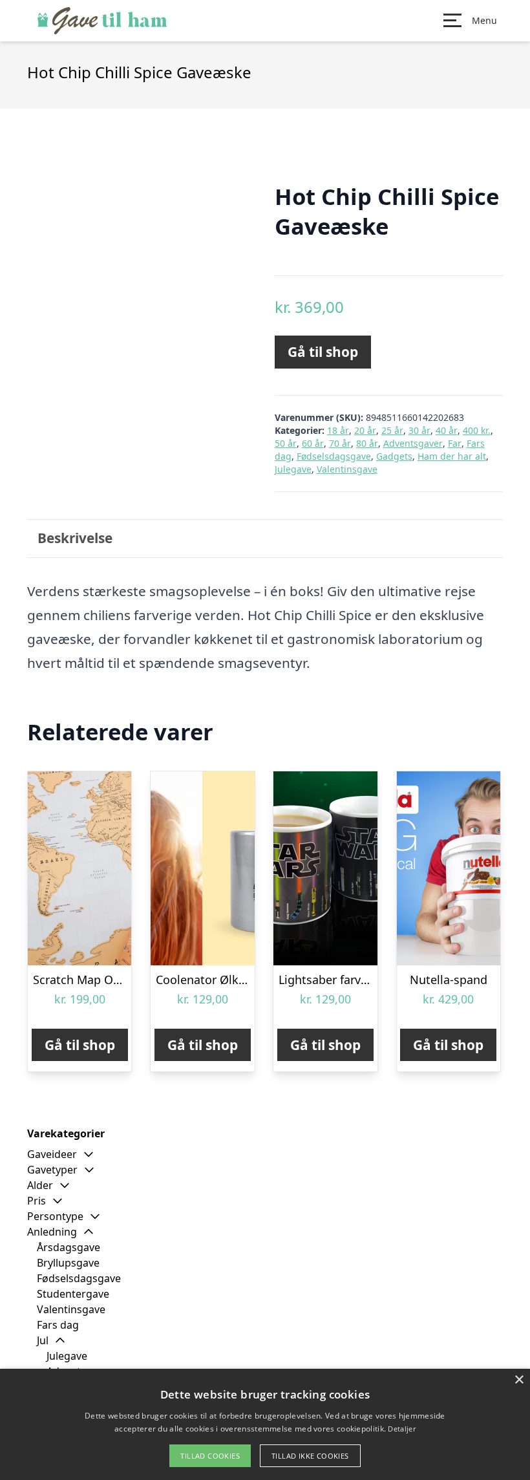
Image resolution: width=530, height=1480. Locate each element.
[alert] (265, 1424)
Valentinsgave (347, 469)
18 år (338, 430)
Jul (42, 1340)
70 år (340, 443)
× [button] (519, 1380)
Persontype (55, 1216)
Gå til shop (323, 352)
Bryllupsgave (68, 1263)
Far (454, 443)
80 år (367, 443)
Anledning (52, 1232)
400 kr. (477, 430)
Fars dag (58, 1325)
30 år (419, 430)
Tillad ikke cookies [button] (310, 1456)
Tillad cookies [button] (210, 1456)
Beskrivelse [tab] (74, 538)
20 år (365, 430)
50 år (286, 443)
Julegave (293, 469)
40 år (447, 430)
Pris (36, 1201)
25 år (392, 430)
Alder (40, 1185)
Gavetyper (52, 1170)
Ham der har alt (452, 456)
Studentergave (73, 1294)
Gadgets (394, 456)
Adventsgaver (413, 443)
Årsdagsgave (68, 1247)
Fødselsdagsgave (334, 456)
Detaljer (401, 1428)
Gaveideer (52, 1154)
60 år (313, 443)
